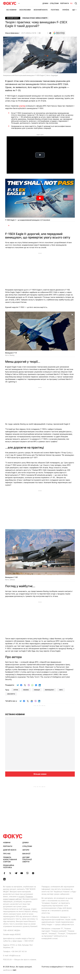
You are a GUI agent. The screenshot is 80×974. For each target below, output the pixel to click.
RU (71, 3)
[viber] (27, 873)
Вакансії (26, 854)
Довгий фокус (9, 850)
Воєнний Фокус (41, 10)
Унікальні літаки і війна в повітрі (34, 18)
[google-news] (33, 873)
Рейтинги (64, 3)
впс (61, 690)
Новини (6, 842)
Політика (55, 10)
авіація (37, 690)
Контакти (69, 967)
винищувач (50, 690)
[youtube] (21, 873)
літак (16, 690)
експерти (11, 694)
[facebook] (4, 873)
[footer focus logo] (12, 836)
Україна (65, 10)
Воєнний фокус (13, 18)
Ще (73, 10)
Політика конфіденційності (53, 967)
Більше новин (40, 774)
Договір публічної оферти (27, 859)
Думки (45, 3)
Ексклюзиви (25, 10)
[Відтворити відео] (40, 198)
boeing (26, 690)
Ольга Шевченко (12, 33)
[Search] (76, 3)
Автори (25, 850)
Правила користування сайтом (10, 859)
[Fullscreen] (72, 314)
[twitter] (10, 873)
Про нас (7, 854)
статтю (22, 106)
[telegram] (16, 873)
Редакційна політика (8, 866)
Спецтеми (54, 3)
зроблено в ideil (9, 970)
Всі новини (11, 10)
